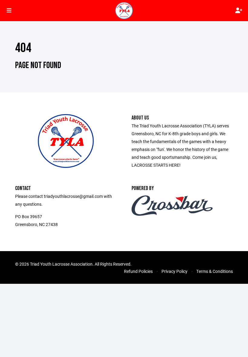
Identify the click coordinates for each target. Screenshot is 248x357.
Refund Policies (138, 271)
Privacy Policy (175, 271)
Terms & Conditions (214, 271)
